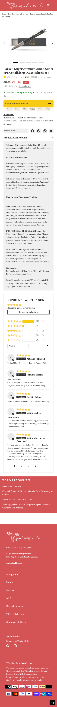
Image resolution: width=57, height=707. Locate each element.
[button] (14, 321)
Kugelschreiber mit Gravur (18, 14)
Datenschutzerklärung (16, 606)
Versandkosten (25, 86)
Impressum (11, 590)
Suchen (9, 582)
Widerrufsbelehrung (15, 614)
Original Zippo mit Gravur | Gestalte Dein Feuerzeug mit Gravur (28, 493)
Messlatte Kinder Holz (12, 486)
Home (4, 14)
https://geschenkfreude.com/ (18, 286)
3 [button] (28, 466)
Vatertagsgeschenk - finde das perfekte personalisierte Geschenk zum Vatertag (26, 506)
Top (52, 702)
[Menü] (48, 5)
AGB (8, 598)
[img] (23, 355)
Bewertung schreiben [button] (28, 312)
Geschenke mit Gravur (16, 622)
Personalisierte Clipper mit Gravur (17, 499)
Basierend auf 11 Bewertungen (21, 308)
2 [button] (21, 466)
